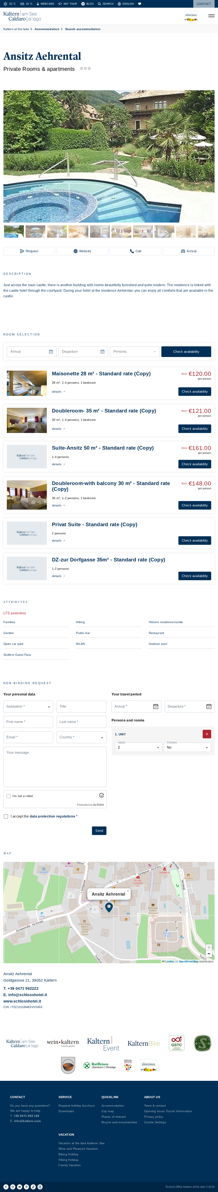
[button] (109, 156)
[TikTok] (33, 1186)
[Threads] (40, 1186)
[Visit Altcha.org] (101, 796)
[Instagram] (12, 1186)
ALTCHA (98, 804)
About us (152, 1097)
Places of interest (114, 1116)
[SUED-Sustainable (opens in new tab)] (203, 1043)
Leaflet (169, 961)
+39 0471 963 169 (26, 1116)
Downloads (66, 1111)
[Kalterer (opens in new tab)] (68, 1065)
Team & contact (155, 1105)
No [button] (169, 747)
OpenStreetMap (189, 961)
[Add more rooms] (207, 734)
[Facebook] (6, 1186)
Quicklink (110, 1097)
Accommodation (113, 1105)
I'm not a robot (23, 796)
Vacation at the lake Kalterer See (82, 1143)
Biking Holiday (68, 1154)
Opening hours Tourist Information (168, 1111)
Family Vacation (70, 1165)
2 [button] (119, 747)
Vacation (66, 1134)
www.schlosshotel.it (22, 1001)
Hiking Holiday (69, 1159)
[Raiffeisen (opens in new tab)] (100, 1065)
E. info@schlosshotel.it (25, 995)
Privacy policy (153, 1116)
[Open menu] (211, 16)
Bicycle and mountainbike (119, 1122)
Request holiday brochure (77, 1105)
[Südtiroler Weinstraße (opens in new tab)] (128, 1065)
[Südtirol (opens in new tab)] (148, 1065)
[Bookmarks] (139, 4)
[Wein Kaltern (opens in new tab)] (63, 1043)
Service (65, 1097)
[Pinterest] (26, 1186)
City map (108, 1111)
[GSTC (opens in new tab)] (176, 1043)
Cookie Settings (155, 1122)
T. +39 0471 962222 (21, 988)
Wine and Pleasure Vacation (78, 1148)
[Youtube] (19, 1186)
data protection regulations (52, 816)
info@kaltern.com (27, 1121)
